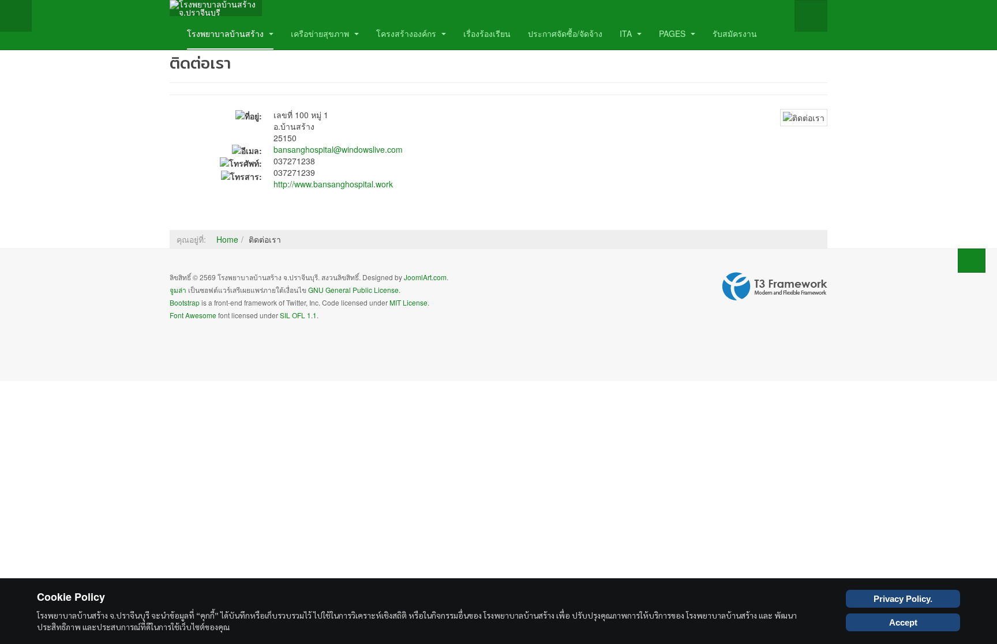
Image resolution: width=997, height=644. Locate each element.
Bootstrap (185, 302)
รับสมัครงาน (735, 33)
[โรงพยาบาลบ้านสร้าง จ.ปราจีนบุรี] (216, 8)
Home (227, 239)
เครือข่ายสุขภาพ (321, 33)
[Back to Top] (971, 260)
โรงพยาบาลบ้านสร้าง (226, 33)
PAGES (673, 33)
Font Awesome (193, 315)
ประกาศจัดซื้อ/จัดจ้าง (565, 33)
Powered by (774, 286)
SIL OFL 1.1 (298, 315)
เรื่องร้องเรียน (487, 33)
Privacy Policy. (903, 599)
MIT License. (409, 302)
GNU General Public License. (354, 290)
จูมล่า (178, 290)
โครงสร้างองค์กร (407, 33)
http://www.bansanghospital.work (333, 184)
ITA (627, 33)
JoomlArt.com (425, 277)
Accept (903, 622)
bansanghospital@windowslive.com (338, 149)
